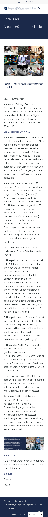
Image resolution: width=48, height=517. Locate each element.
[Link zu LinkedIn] (39, 511)
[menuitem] (37, 9)
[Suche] (37, 9)
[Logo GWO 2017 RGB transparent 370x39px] (20, 9)
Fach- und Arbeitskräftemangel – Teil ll (23, 26)
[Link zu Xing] (42, 511)
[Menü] (43, 9)
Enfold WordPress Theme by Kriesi (17, 508)
